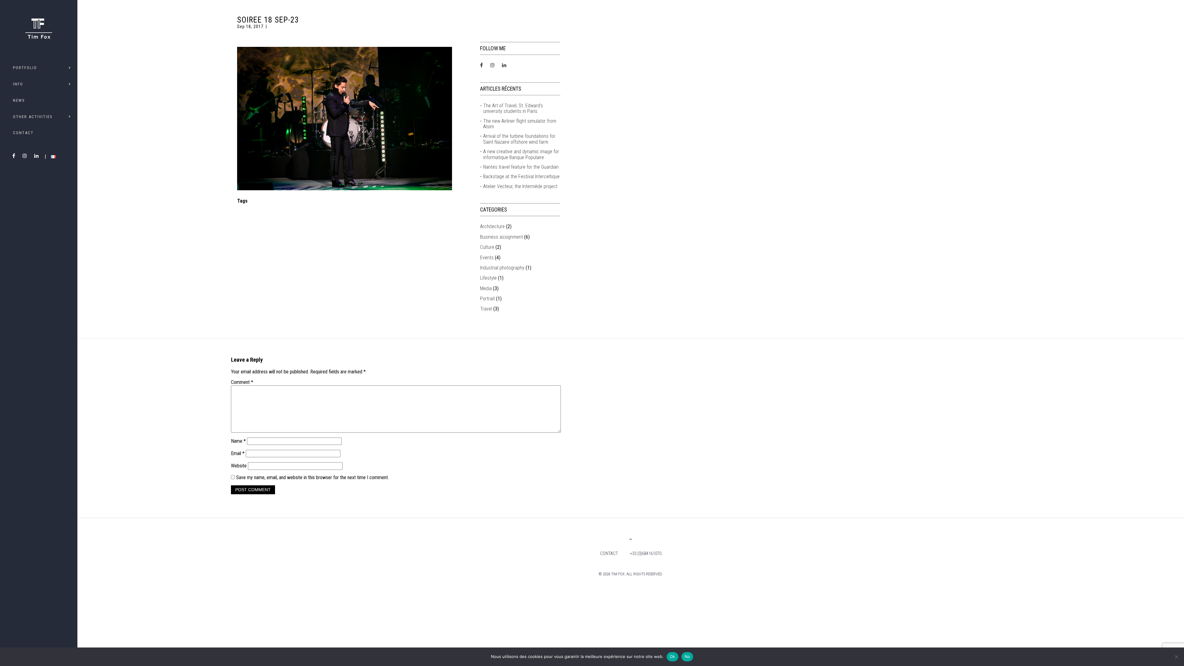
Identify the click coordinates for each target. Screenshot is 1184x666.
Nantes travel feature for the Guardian (521, 167)
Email (238, 453)
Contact (23, 132)
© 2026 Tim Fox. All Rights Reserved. (630, 574)
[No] (1176, 657)
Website (239, 466)
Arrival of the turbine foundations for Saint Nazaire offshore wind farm (519, 139)
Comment (242, 382)
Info (18, 84)
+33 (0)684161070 (645, 553)
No (687, 656)
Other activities (32, 116)
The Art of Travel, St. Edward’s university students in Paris (513, 108)
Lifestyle (488, 278)
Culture (487, 247)
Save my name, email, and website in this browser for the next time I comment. (312, 477)
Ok (672, 656)
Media (486, 288)
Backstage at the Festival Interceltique (521, 176)
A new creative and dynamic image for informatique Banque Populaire (521, 154)
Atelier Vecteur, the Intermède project (520, 186)
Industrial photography (502, 268)
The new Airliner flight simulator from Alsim (519, 124)
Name (238, 441)
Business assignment (501, 237)
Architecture (492, 226)
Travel (486, 309)
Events (487, 258)
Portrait (487, 299)
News (19, 100)
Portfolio (25, 67)
